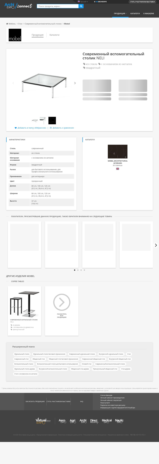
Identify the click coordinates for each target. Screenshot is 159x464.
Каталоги (135, 13)
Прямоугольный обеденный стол (105, 369)
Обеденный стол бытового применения (63, 359)
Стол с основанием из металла (25, 374)
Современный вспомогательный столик (110, 364)
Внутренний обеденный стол (120, 359)
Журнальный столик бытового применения (49, 354)
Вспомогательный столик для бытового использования (57, 364)
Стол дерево (125, 369)
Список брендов (106, 395)
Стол (129, 354)
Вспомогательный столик (23, 364)
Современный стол (21, 359)
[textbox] (58, 6)
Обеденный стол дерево (80, 369)
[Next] (75, 83)
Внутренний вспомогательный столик (53, 369)
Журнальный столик (21, 354)
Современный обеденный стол (93, 359)
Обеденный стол (39, 359)
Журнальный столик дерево (24, 369)
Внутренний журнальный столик (111, 354)
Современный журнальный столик (82, 354)
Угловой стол (86, 364)
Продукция (119, 13)
